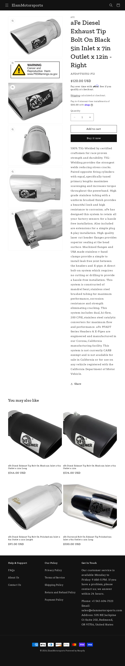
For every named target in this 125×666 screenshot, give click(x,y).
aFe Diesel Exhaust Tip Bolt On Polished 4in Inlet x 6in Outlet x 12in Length (34, 538)
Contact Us (14, 585)
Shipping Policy (54, 585)
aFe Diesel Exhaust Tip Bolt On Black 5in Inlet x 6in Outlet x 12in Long (34, 467)
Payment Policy (54, 599)
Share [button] (77, 384)
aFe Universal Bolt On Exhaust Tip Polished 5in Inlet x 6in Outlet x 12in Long (87, 538)
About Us (13, 577)
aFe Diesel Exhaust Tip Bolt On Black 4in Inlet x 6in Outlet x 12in (89, 467)
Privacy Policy (53, 570)
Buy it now (94, 138)
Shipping (75, 95)
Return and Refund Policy (60, 592)
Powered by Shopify (75, 651)
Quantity (75, 111)
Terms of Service (55, 577)
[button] (6, 5)
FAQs (11, 570)
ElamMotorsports (56, 651)
